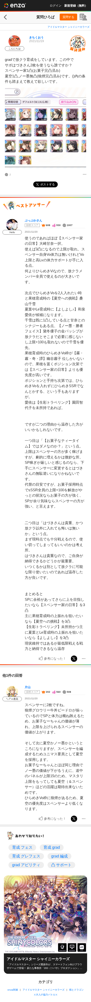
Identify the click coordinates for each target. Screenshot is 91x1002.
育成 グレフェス (26, 856)
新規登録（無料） (76, 5)
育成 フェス (22, 847)
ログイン (55, 5)
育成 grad (51, 847)
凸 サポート (61, 865)
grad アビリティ (26, 865)
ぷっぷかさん (33, 220)
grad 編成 (59, 856)
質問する (68, 17)
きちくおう (36, 37)
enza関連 (13, 989)
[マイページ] (83, 17)
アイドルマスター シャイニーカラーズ (69, 27)
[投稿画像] (45, 128)
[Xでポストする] (74, 659)
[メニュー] (84, 175)
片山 (28, 687)
